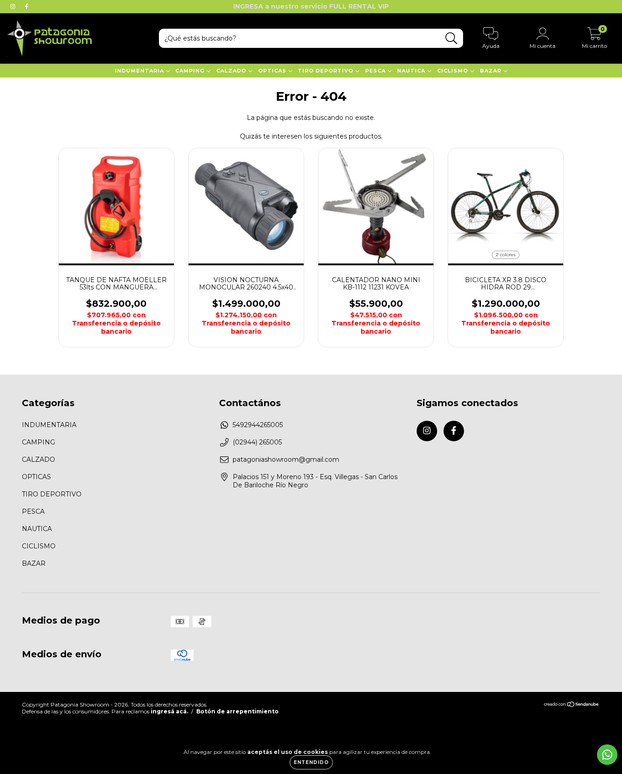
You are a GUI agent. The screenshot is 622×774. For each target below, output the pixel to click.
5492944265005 (258, 425)
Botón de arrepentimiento (237, 711)
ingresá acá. (169, 711)
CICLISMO (453, 70)
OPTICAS (273, 70)
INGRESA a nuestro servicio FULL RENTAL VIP (311, 6)
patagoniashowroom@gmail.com (286, 459)
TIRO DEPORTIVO (326, 70)
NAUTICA (412, 70)
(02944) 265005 (257, 442)
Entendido (311, 762)
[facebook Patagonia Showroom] (26, 6)
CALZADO (232, 70)
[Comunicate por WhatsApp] (607, 754)
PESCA (376, 70)
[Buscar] (451, 38)
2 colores (505, 255)
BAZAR (491, 70)
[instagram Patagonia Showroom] (13, 6)
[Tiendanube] (571, 705)
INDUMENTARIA (140, 70)
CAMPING (190, 70)
